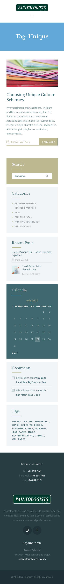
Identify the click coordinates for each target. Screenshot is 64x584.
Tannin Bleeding (22, 435)
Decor (38, 424)
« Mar (14, 353)
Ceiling (27, 421)
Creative (26, 424)
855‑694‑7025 (38, 475)
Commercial (41, 421)
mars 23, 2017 (18, 141)
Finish (29, 428)
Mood (31, 432)
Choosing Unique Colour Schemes (30, 97)
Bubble (16, 421)
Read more (48, 142)
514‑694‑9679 (34, 480)
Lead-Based (19, 432)
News (18, 212)
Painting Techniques (27, 221)
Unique (39, 435)
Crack (15, 424)
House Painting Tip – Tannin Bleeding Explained (31, 254)
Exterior (18, 428)
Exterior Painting (25, 203)
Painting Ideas (23, 217)
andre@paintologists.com (32, 559)
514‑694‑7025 (34, 471)
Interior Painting (25, 208)
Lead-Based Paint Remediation (31, 268)
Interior (40, 428)
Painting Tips (23, 226)
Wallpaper (18, 439)
